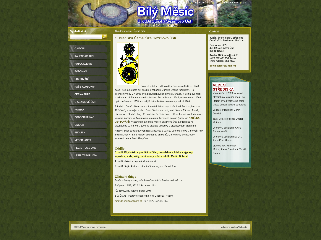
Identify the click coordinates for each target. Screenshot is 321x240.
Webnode (242, 227)
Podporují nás (84, 117)
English (79, 132)
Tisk (217, 2)
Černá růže (82, 94)
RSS (244, 2)
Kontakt (80, 109)
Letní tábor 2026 (85, 155)
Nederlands (82, 140)
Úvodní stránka (123, 31)
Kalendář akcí (84, 56)
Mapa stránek (230, 2)
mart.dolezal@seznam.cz (128, 201)
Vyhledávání (78, 31)
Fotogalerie (83, 63)
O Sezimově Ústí (85, 102)
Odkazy (79, 125)
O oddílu (80, 48)
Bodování (80, 71)
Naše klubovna (84, 86)
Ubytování (81, 79)
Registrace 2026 (85, 147)
